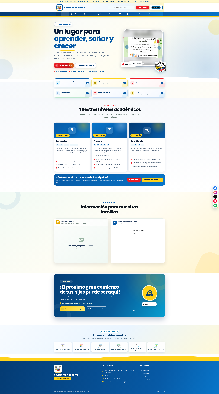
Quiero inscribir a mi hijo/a (74, 309)
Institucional (77, 14)
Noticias (154, 14)
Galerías (143, 14)
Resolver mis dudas (97, 309)
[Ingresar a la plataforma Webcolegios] (156, 7)
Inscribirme (135, 180)
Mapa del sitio (161, 391)
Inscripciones (143, 7)
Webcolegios (147, 380)
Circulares (132, 14)
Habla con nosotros (86, 65)
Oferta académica (105, 14)
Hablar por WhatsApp (153, 180)
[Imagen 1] (142, 63)
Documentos (90, 14)
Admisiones (120, 14)
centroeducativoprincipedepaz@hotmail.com (117, 1)
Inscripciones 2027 (65, 65)
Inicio (66, 14)
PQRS (144, 377)
